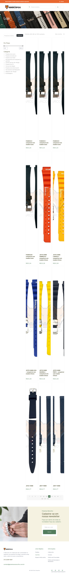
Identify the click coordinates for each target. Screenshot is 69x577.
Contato (50, 554)
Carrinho (37, 554)
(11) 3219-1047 (8, 559)
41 (52, 496)
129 (45, 498)
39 (46, 496)
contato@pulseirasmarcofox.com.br (14, 564)
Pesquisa (20, 35)
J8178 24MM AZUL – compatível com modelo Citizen (31, 372)
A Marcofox (51, 552)
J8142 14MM (29, 486)
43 (57, 496)
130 (48, 498)
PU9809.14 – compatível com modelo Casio (30, 142)
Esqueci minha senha (40, 557)
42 (55, 496)
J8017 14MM (56, 486)
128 (42, 498)
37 (40, 496)
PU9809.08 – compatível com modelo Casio (30, 256)
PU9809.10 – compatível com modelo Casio (57, 142)
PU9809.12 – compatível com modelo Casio (43, 142)
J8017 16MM (43, 486)
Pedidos (37, 552)
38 (43, 496)
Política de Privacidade (53, 557)
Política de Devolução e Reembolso (54, 560)
